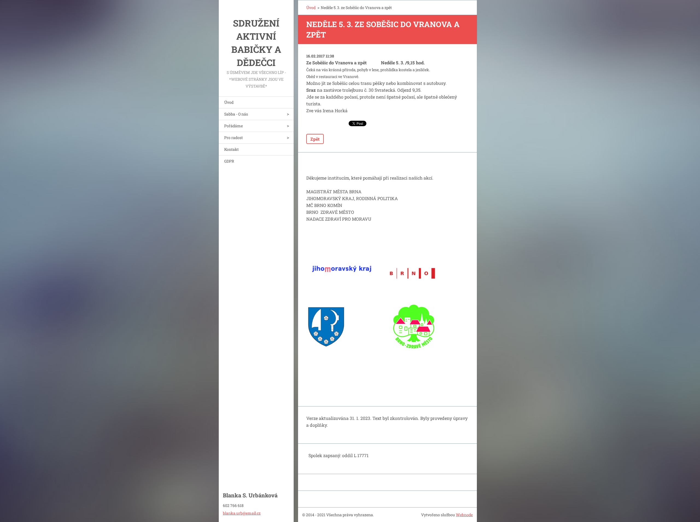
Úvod (229, 102)
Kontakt (231, 149)
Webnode (464, 514)
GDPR (229, 161)
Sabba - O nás (236, 114)
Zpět (315, 139)
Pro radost (233, 137)
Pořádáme (233, 125)
